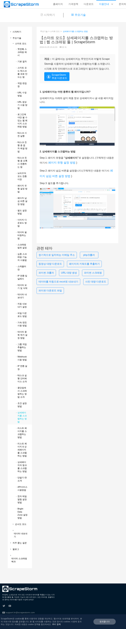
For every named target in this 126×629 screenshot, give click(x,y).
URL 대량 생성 (69, 272)
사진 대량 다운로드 (95, 281)
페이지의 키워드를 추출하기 (84, 264)
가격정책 (73, 4)
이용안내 (104, 4)
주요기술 (80, 14)
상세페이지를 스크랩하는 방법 (75, 31)
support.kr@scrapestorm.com (20, 612)
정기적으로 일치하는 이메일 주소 (57, 255)
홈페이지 (58, 4)
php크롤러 (89, 255)
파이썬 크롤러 (46, 272)
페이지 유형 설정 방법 (61, 162)
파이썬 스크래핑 (93, 272)
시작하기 (49, 14)
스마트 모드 (55, 31)
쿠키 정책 (56, 624)
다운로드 (89, 4)
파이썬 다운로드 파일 (50, 290)
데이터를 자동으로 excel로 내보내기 (58, 281)
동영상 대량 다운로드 (50, 264)
